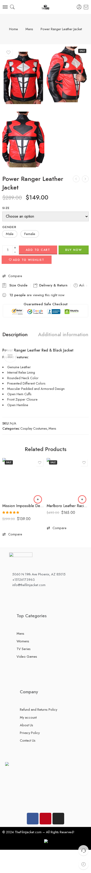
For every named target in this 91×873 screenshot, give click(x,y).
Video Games (27, 656)
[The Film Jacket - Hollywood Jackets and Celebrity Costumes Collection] (45, 7)
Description (15, 334)
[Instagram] (58, 818)
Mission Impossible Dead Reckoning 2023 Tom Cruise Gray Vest (23, 505)
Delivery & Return (52, 285)
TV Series (24, 648)
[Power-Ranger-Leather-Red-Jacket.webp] (23, 139)
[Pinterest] (45, 818)
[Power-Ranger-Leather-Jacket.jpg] (23, 77)
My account (28, 717)
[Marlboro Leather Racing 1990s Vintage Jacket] (68, 479)
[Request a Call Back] (83, 850)
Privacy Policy (30, 732)
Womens (23, 641)
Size (6, 207)
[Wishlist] (8, 52)
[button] (9, 233)
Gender (9, 227)
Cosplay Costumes (33, 428)
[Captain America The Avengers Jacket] (76, 179)
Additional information (63, 334)
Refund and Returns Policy (38, 709)
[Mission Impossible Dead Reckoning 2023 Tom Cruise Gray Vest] (23, 479)
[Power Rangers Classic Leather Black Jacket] (85, 179)
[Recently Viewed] (83, 864)
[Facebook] (32, 818)
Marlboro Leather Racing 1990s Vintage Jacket (68, 505)
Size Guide (17, 285)
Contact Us (27, 740)
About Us (26, 725)
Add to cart (38, 250)
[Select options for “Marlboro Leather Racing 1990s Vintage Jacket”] (82, 499)
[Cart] (86, 7)
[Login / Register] (79, 7)
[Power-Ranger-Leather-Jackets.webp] (68, 74)
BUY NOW (73, 250)
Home (13, 29)
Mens (29, 29)
